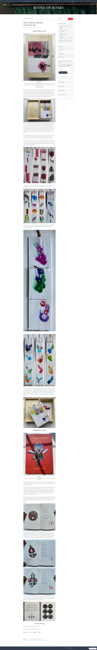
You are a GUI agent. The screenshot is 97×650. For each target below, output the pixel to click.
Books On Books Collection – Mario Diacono (66, 37)
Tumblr (63, 86)
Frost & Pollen (33, 629)
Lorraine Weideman (32, 640)
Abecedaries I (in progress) (28, 626)
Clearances (28, 535)
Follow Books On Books (63, 72)
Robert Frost (40, 640)
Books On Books (49, 7)
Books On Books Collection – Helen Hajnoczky (33, 23)
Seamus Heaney (44, 640)
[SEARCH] (72, 1)
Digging (44, 534)
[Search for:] (63, 18)
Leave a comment (37, 27)
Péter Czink (36, 640)
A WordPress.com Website (69, 648)
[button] (27, 165)
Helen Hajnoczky (39, 82)
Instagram (63, 90)
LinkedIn (63, 82)
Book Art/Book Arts (27, 1)
